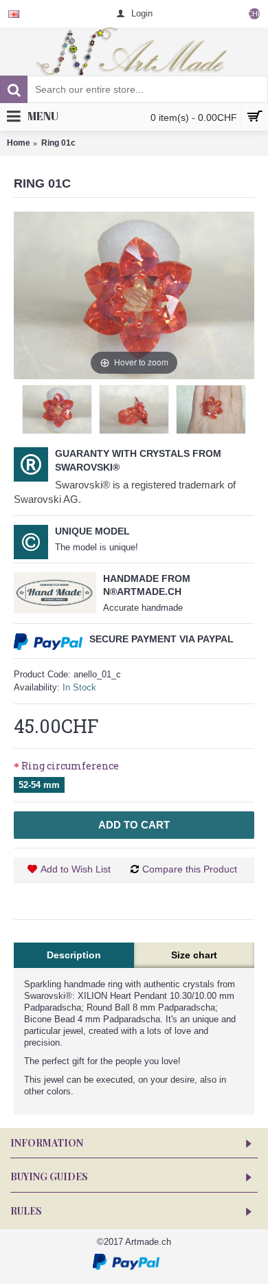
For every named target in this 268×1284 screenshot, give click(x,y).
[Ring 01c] (57, 409)
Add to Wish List (76, 869)
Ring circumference (70, 765)
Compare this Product (189, 869)
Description (74, 954)
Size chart (194, 954)
